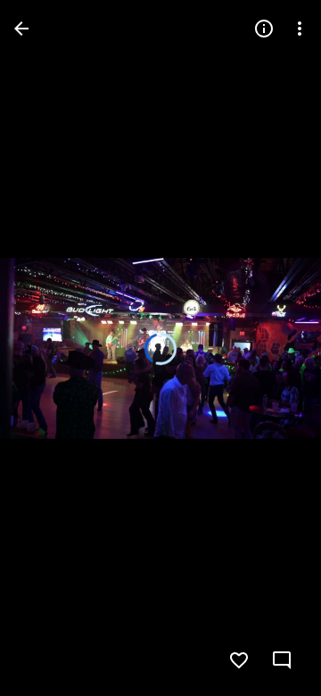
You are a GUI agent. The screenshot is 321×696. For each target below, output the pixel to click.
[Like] (239, 660)
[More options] (299, 28)
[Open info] (264, 28)
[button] (50, 348)
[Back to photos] (21, 28)
